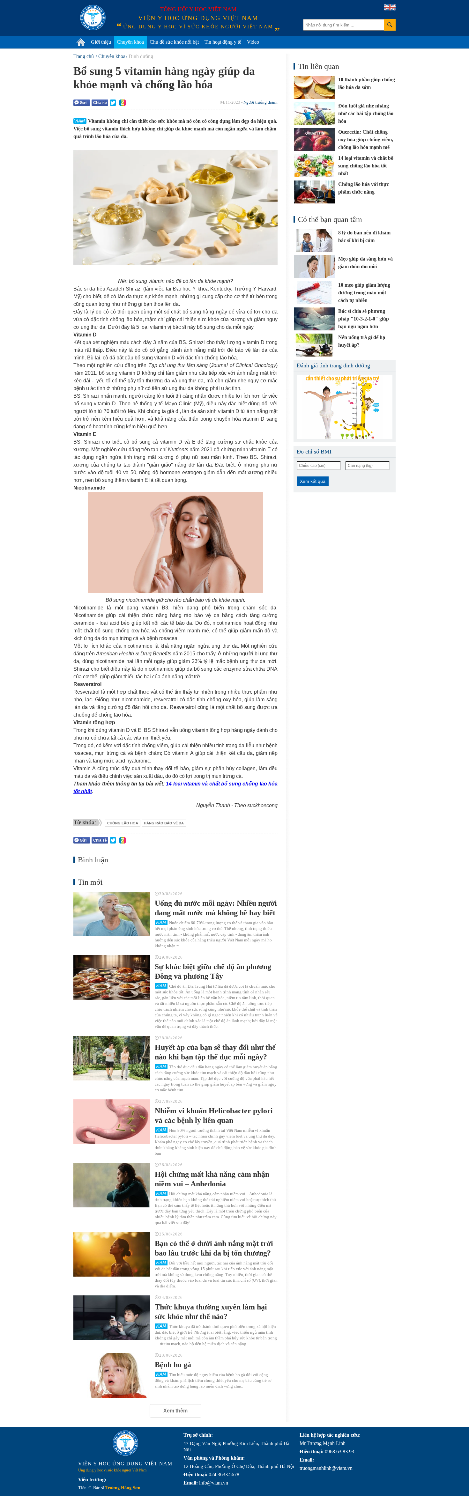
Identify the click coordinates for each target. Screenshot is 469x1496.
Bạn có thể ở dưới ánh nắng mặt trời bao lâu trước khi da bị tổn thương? (214, 1248)
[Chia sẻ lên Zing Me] (122, 102)
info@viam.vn (213, 1482)
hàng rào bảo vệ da (164, 823)
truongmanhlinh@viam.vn (326, 1468)
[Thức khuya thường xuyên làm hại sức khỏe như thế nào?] (111, 1317)
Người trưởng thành (260, 102)
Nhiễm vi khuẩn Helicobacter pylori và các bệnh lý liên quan (214, 1115)
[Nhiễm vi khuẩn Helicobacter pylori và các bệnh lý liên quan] (111, 1121)
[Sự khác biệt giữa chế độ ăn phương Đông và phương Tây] (111, 977)
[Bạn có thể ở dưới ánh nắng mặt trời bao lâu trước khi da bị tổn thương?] (111, 1254)
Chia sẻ (100, 102)
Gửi (83, 102)
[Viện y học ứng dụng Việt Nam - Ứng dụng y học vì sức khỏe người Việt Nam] (92, 17)
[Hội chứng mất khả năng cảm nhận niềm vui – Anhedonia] (111, 1185)
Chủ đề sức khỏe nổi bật (174, 42)
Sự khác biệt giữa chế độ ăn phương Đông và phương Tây (213, 971)
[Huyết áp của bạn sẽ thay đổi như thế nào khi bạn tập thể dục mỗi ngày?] (111, 1058)
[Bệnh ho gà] (111, 1375)
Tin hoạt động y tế (223, 42)
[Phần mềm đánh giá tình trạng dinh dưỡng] (344, 407)
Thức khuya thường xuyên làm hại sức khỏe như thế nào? (211, 1312)
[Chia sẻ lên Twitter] (113, 102)
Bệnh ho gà (173, 1364)
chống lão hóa (122, 823)
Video (253, 42)
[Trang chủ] (80, 42)
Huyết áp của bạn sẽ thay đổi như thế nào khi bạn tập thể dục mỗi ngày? (215, 1052)
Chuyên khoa (130, 42)
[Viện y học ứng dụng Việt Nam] (125, 1443)
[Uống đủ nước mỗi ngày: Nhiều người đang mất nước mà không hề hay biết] (111, 914)
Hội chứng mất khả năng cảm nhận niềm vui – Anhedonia (212, 1179)
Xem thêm (175, 1410)
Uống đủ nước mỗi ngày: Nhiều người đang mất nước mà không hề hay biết (216, 908)
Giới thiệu (101, 42)
